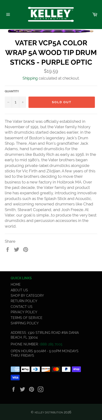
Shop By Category (27, 295)
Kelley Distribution (49, 412)
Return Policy (24, 301)
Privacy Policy (24, 312)
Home (16, 284)
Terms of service (26, 318)
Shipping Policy (25, 323)
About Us (19, 290)
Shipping (30, 78)
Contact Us (21, 307)
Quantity (12, 91)
